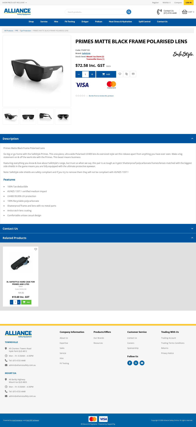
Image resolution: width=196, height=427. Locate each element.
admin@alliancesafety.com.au (22, 365)
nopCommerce (17, 420)
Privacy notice (167, 353)
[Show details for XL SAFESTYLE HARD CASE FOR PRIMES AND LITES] (20, 263)
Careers (130, 343)
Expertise (64, 343)
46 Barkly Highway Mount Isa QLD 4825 (18, 380)
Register (155, 2)
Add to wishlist (120, 74)
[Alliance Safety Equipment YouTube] (142, 363)
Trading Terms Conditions (172, 343)
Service (63, 353)
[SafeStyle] (183, 54)
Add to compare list (126, 74)
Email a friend (133, 74)
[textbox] (95, 12)
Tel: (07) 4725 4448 (17, 360)
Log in (189, 2)
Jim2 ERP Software (32, 420)
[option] (10, 116)
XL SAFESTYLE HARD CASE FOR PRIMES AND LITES (21, 283)
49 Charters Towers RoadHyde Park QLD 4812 (20, 349)
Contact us (132, 338)
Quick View (35, 253)
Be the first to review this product (101, 96)
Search (128, 11)
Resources (98, 343)
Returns (164, 348)
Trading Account (168, 338)
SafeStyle (86, 53)
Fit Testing (64, 363)
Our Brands (99, 338)
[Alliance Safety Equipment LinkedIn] (135, 363)
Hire (61, 358)
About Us (64, 338)
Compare (178, 2)
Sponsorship (133, 348)
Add (106, 74)
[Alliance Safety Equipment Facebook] (129, 363)
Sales (62, 348)
